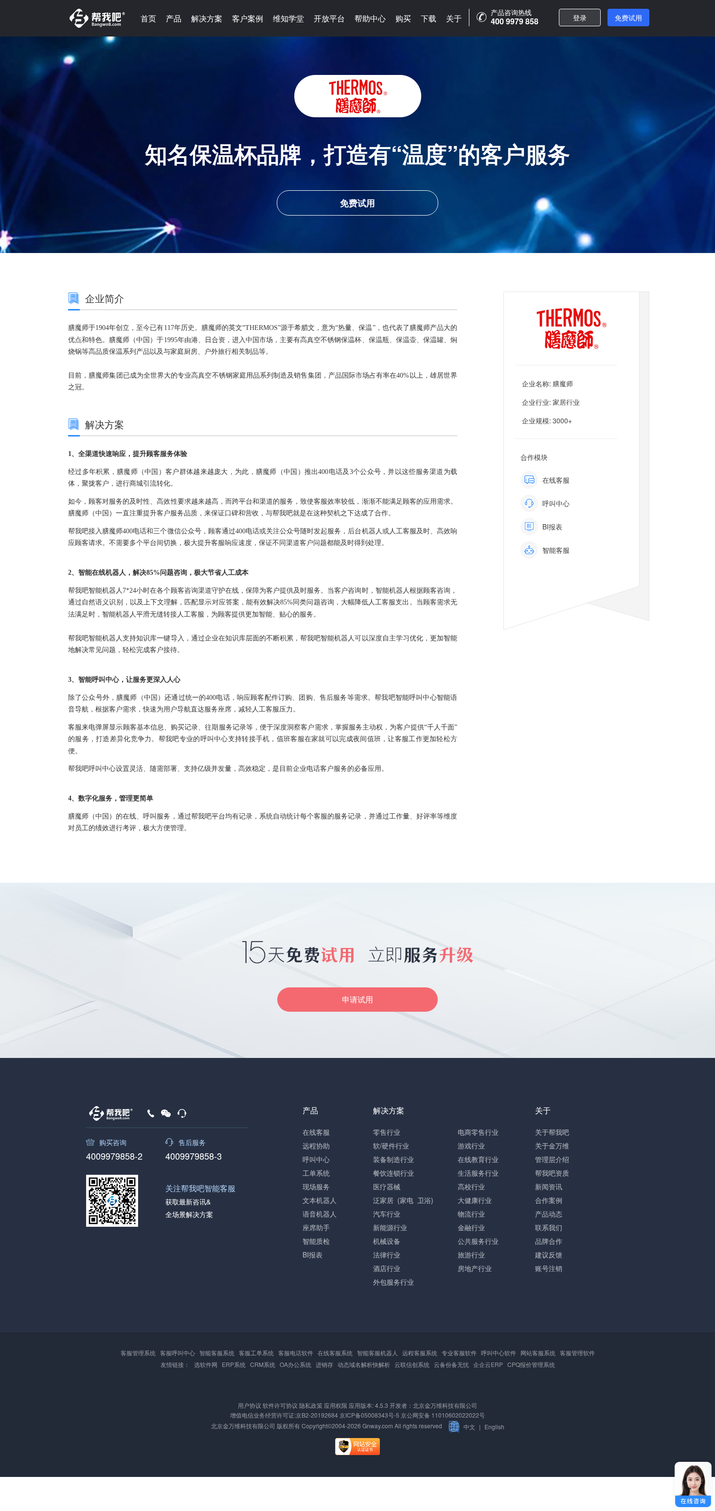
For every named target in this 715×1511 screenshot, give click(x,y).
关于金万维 (552, 1145)
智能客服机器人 (377, 1352)
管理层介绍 (552, 1159)
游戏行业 (471, 1145)
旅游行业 (471, 1254)
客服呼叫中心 (177, 1352)
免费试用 (628, 17)
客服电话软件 (295, 1352)
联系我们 (548, 1227)
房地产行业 (475, 1268)
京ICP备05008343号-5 (369, 1415)
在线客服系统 (335, 1352)
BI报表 (312, 1254)
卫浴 (424, 1200)
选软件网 (205, 1364)
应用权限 (335, 1405)
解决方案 (206, 18)
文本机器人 (320, 1200)
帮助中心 (370, 18)
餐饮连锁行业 (393, 1173)
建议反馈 (548, 1254)
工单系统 (316, 1173)
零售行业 (386, 1132)
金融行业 (471, 1227)
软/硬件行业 (391, 1145)
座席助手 (316, 1227)
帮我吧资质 (552, 1173)
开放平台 (329, 18)
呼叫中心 (316, 1159)
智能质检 (316, 1241)
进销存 (324, 1364)
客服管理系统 (138, 1352)
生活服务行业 (478, 1173)
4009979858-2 (114, 1154)
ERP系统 (234, 1364)
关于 (454, 18)
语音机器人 (320, 1214)
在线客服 (316, 1132)
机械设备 (386, 1241)
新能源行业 (390, 1227)
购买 (403, 18)
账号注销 (548, 1268)
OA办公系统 (295, 1364)
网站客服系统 (537, 1352)
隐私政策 (310, 1405)
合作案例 (548, 1200)
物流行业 (471, 1214)
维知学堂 (288, 18)
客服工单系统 (256, 1352)
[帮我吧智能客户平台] (97, 18)
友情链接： (175, 1364)
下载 (428, 18)
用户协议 (249, 1405)
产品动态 (548, 1214)
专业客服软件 (459, 1352)
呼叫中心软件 (498, 1352)
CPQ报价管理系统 (531, 1364)
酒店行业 (386, 1268)
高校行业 (471, 1186)
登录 (580, 17)
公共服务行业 (478, 1241)
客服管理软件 (577, 1352)
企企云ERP (488, 1364)
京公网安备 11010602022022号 (442, 1415)
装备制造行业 (393, 1159)
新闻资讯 (548, 1186)
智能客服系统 (216, 1352)
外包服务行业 (393, 1282)
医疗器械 (386, 1186)
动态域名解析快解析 (364, 1364)
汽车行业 (386, 1214)
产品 (173, 18)
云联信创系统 (411, 1364)
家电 (406, 1200)
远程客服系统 (419, 1352)
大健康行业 (475, 1200)
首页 (148, 18)
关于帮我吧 (552, 1132)
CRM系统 (262, 1364)
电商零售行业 (478, 1132)
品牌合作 (548, 1241)
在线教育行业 (478, 1159)
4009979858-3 (193, 1154)
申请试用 (357, 999)
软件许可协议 (280, 1405)
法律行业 (386, 1254)
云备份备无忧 (451, 1364)
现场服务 (316, 1186)
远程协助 (316, 1145)
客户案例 (247, 18)
